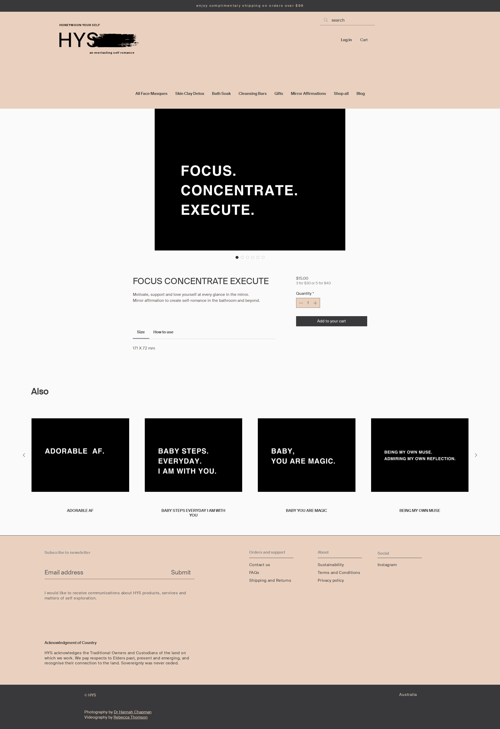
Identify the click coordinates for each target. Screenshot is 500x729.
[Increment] (315, 303)
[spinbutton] (308, 303)
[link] (141, 332)
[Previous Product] (24, 455)
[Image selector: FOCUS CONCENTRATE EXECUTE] (237, 257)
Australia (408, 694)
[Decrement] (300, 303)
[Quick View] (80, 455)
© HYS (90, 695)
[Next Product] (476, 455)
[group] (250, 468)
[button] (367, 40)
